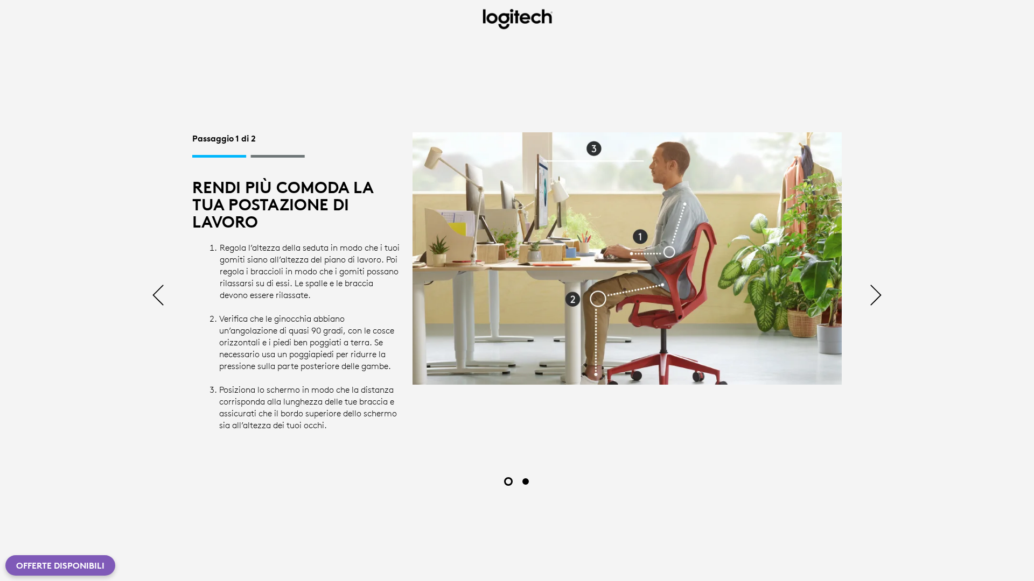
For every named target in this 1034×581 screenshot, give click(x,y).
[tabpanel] (517, 284)
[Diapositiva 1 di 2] (508, 481)
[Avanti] (876, 296)
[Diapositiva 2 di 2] (525, 481)
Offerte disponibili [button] (60, 565)
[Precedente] (158, 296)
